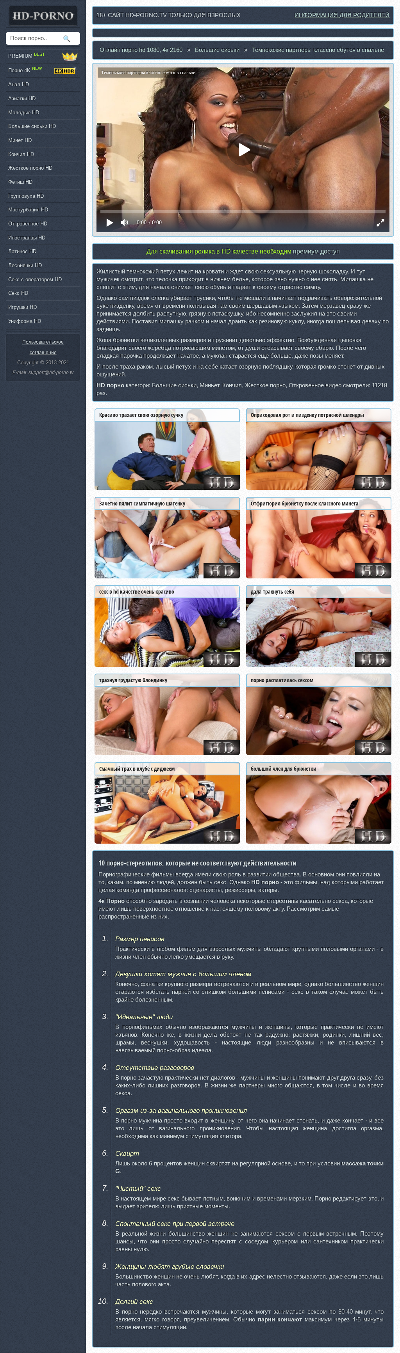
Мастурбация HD (28, 210)
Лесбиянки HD (25, 265)
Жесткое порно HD (30, 168)
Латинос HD (22, 251)
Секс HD (18, 293)
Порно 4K (25, 69)
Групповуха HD (26, 196)
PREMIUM (26, 55)
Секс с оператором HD (35, 279)
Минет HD (20, 140)
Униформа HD (24, 321)
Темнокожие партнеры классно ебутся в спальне (318, 50)
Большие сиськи (217, 50)
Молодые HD (23, 112)
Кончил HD (21, 154)
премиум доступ (316, 251)
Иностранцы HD (26, 238)
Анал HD (18, 84)
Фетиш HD (20, 182)
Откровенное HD (27, 224)
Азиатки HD (22, 98)
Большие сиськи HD (32, 126)
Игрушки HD (22, 307)
